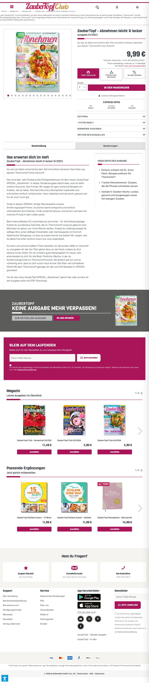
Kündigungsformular (12, 610)
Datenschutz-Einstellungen (52, 596)
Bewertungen (110, 145)
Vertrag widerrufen (11, 623)
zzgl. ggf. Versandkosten (134, 66)
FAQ (42, 600)
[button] (4, 678)
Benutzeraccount (11, 605)
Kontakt (43, 623)
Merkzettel (8, 614)
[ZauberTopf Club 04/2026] (114, 420)
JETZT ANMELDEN (129, 605)
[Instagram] (89, 619)
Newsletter (8, 619)
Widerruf (44, 614)
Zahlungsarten (47, 619)
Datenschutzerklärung (26, 370)
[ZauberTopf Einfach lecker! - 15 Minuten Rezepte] (34, 497)
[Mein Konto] (117, 7)
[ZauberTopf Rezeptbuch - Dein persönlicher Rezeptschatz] (114, 497)
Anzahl (80, 83)
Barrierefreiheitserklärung (14, 600)
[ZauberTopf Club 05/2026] (74, 420)
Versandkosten (47, 610)
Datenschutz (82, 673)
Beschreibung (39, 145)
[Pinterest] (98, 619)
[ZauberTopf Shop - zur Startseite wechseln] (47, 7)
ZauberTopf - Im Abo (87, 639)
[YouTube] (80, 619)
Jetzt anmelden (90, 357)
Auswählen (34, 452)
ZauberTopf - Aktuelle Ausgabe (91, 634)
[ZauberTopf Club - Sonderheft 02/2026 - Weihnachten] (34, 420)
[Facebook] (80, 626)
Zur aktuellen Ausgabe (30, 318)
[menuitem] (12, 7)
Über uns (44, 605)
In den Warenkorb (116, 87)
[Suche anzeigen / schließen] (97, 7)
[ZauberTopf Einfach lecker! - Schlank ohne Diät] (74, 497)
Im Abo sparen (65, 318)
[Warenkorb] (138, 7)
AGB (91, 673)
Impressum (99, 673)
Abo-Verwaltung (10, 596)
